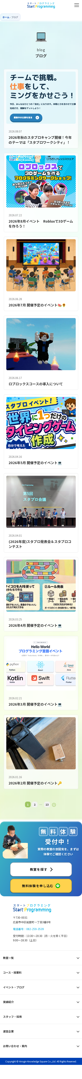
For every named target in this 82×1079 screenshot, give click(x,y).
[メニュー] (76, 5)
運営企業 (8, 1031)
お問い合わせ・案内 (15, 1046)
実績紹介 (8, 1002)
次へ (54, 805)
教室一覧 (8, 958)
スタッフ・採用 (12, 1016)
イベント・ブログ (13, 987)
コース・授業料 (12, 972)
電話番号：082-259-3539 (28, 929)
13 (47, 804)
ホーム (5, 17)
